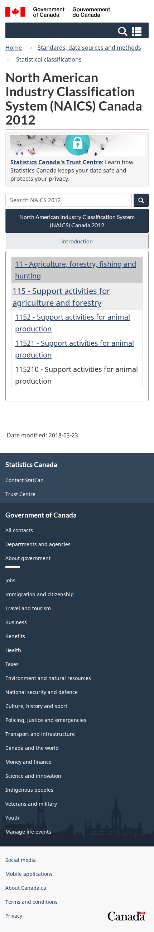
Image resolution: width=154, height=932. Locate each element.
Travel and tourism (28, 608)
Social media (20, 859)
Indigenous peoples (29, 789)
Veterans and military (31, 803)
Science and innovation (33, 775)
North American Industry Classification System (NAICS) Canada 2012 (77, 220)
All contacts (19, 530)
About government (27, 558)
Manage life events (28, 831)
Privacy (13, 915)
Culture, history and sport (36, 706)
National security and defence (41, 692)
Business (16, 622)
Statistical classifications (48, 59)
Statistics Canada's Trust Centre (56, 162)
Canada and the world (32, 747)
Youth (12, 817)
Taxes (12, 664)
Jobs (10, 580)
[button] (78, 31)
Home (13, 48)
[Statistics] (77, 145)
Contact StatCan (24, 480)
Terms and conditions (31, 901)
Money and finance (28, 761)
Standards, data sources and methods (89, 48)
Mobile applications (29, 873)
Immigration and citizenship (39, 594)
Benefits (15, 636)
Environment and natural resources (48, 678)
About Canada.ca (25, 887)
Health (13, 650)
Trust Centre (20, 494)
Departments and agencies (38, 544)
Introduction (77, 241)
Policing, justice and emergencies (45, 720)
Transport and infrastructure (40, 733)
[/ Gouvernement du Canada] (57, 13)
